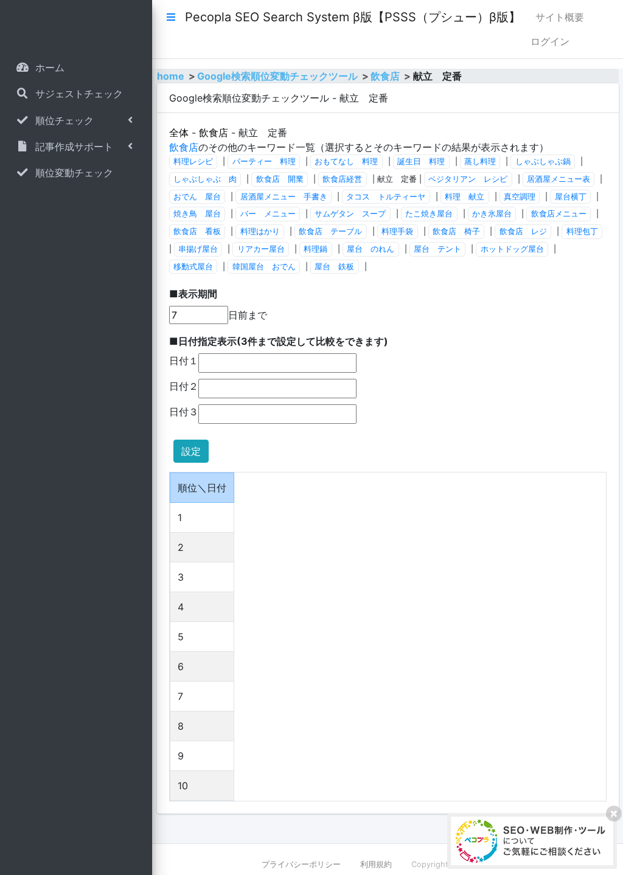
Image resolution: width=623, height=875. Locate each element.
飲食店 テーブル (330, 231)
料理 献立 (464, 196)
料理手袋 (397, 231)
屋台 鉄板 (334, 266)
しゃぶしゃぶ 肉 (205, 179)
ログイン (550, 41)
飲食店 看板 (197, 231)
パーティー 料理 (264, 161)
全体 (179, 132)
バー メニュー (268, 213)
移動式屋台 (193, 266)
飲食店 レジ (523, 231)
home (170, 76)
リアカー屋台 (261, 249)
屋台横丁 (570, 196)
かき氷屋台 (492, 213)
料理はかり (260, 231)
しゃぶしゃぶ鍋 (543, 161)
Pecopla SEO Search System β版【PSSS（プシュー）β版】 (353, 17)
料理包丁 (582, 231)
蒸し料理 (480, 161)
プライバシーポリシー (301, 864)
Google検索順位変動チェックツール (277, 76)
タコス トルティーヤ (385, 196)
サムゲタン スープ (350, 213)
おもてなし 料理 (346, 161)
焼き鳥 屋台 (197, 213)
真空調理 (519, 196)
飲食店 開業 (280, 179)
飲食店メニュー (558, 213)
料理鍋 (315, 249)
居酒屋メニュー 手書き (283, 196)
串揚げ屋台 (198, 249)
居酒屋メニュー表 (558, 179)
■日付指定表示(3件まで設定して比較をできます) (278, 341)
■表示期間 (193, 294)
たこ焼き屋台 (429, 213)
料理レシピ (193, 161)
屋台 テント (437, 249)
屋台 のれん (370, 249)
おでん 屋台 (197, 196)
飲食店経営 (342, 179)
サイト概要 (559, 17)
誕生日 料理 (421, 161)
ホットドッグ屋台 (512, 249)
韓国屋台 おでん (264, 266)
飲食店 (385, 76)
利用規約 (376, 864)
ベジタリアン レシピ (467, 179)
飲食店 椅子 (456, 231)
